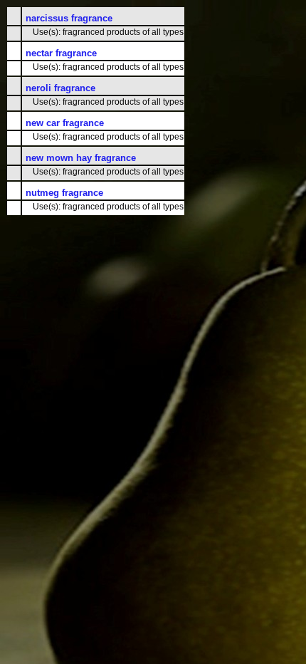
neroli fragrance (60, 88)
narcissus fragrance (69, 18)
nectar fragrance (61, 53)
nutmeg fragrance (64, 192)
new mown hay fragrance (81, 157)
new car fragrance (65, 123)
